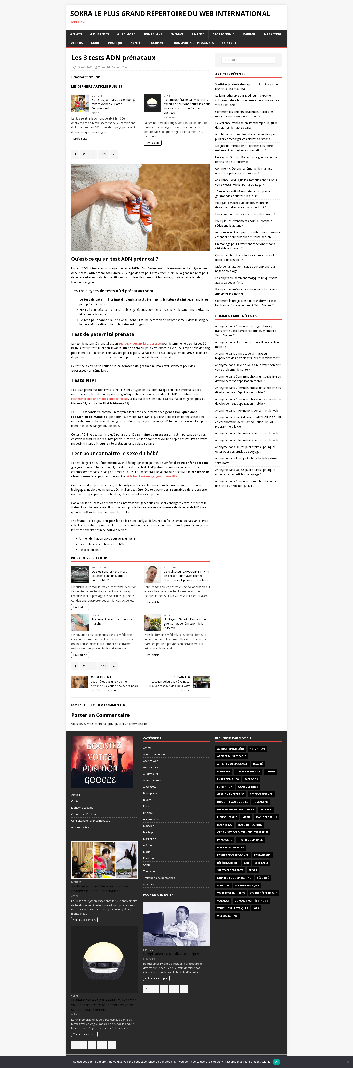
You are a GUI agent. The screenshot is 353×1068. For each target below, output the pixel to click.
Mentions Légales (82, 807)
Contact (229, 43)
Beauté (258, 764)
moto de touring (250, 825)
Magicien (148, 826)
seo (246, 863)
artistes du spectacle (232, 764)
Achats (76, 34)
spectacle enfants (230, 870)
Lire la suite (80, 138)
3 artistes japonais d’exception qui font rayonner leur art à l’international (114, 104)
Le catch (266, 809)
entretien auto (228, 779)
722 (174, 989)
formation (225, 787)
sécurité (263, 878)
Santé (136, 43)
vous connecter (97, 724)
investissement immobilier (235, 809)
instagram (261, 802)
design (270, 771)
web (256, 908)
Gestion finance (261, 794)
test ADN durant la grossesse (140, 343)
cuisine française (248, 771)
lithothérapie (227, 817)
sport (253, 870)
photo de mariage (250, 840)
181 (103, 666)
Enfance (177, 34)
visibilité (223, 885)
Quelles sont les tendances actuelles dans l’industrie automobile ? (109, 576)
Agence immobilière (155, 754)
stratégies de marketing (234, 878)
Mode (95, 43)
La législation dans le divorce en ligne (171, 953)
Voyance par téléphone (251, 901)
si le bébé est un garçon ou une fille (152, 476)
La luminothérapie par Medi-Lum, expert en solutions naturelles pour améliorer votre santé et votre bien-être (248, 100)
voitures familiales (231, 893)
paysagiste (224, 840)
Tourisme (156, 43)
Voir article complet (84, 919)
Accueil (75, 795)
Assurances (99, 34)
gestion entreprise (230, 794)
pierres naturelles (230, 847)
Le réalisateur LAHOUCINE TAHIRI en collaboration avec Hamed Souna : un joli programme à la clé (186, 576)
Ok (276, 1061)
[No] (348, 1062)
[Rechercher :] (248, 60)
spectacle (261, 863)
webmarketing (227, 916)
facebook (251, 779)
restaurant (262, 855)
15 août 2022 (85, 67)
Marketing (272, 34)
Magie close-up (266, 817)
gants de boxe (248, 787)
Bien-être (223, 771)
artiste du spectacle (231, 756)
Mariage (249, 34)
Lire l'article (80, 607)
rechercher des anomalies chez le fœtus (99, 399)
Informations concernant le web (257, 410)
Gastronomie (223, 34)
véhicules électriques (232, 908)
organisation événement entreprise (242, 832)
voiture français (247, 885)
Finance (198, 34)
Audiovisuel (173, 567)
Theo (101, 67)
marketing (224, 825)
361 (103, 154)
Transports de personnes (193, 43)
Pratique (115, 43)
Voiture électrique (263, 893)
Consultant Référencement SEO (91, 820)
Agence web (150, 761)
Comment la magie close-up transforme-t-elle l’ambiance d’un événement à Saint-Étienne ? (246, 330)
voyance (223, 901)
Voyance (148, 884)
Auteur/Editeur (152, 780)
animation (257, 749)
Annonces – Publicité (84, 814)
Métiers (76, 43)
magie (246, 817)
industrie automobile (232, 802)
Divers (147, 800)
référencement (228, 863)
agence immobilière (230, 749)
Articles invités (80, 827)
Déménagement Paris (85, 77)
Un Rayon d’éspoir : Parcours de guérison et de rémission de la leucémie (185, 623)
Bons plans (153, 34)
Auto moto (126, 34)
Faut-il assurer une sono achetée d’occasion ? (245, 214)
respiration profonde (233, 855)
